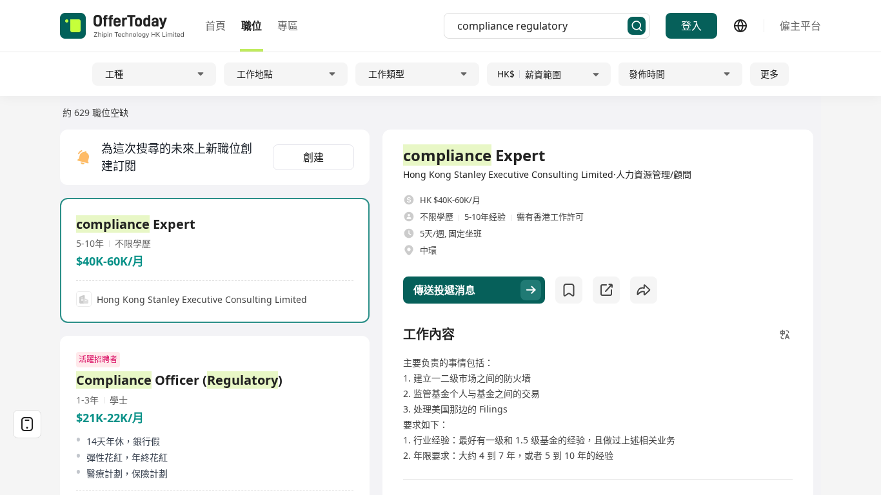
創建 (313, 157)
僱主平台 (800, 26)
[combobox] (542, 26)
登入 (691, 26)
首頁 (215, 26)
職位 (251, 26)
